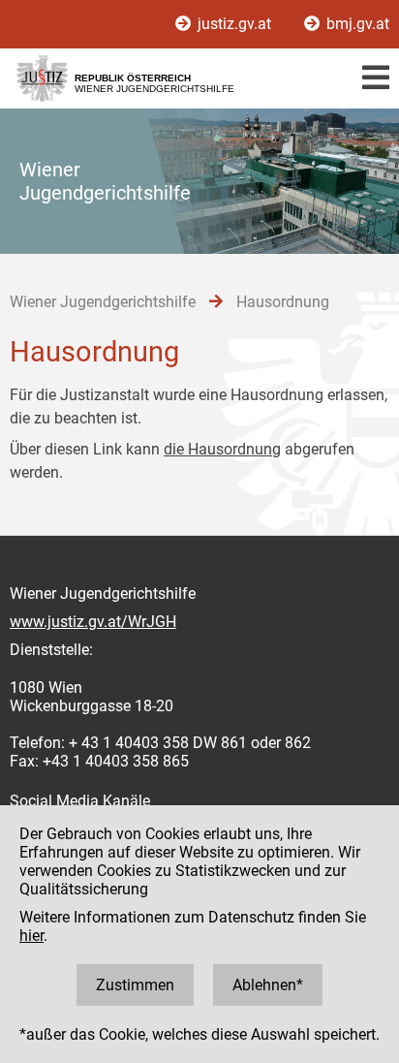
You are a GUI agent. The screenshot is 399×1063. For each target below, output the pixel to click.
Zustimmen (135, 985)
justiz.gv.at (234, 24)
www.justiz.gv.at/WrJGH (93, 621)
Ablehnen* (267, 985)
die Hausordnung (222, 449)
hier (31, 935)
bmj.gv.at (355, 24)
